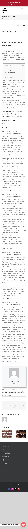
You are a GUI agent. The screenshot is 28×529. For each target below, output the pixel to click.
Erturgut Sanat (5, 50)
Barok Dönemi (10, 74)
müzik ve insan (20, 394)
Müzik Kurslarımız (6, 111)
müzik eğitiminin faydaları (17, 391)
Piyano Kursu (6, 456)
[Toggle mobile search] (22, 8)
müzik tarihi (22, 392)
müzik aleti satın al (8, 391)
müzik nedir (17, 392)
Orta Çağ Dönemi (10, 70)
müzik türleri (4, 394)
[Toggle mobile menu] (25, 8)
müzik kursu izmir (11, 392)
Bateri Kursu (6, 463)
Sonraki (23, 25)
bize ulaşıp (5, 116)
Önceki (17, 25)
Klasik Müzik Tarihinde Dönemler (12, 68)
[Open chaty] (23, 524)
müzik (3, 391)
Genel (21, 389)
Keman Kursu (6, 453)
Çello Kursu (6, 460)
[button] (3, 434)
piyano (4, 84)
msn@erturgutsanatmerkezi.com (14, 2)
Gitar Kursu (6, 449)
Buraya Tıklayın (13, 113)
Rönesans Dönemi (11, 72)
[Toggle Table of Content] (22, 65)
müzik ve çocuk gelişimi (12, 394)
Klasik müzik (12, 53)
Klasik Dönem (10, 77)
